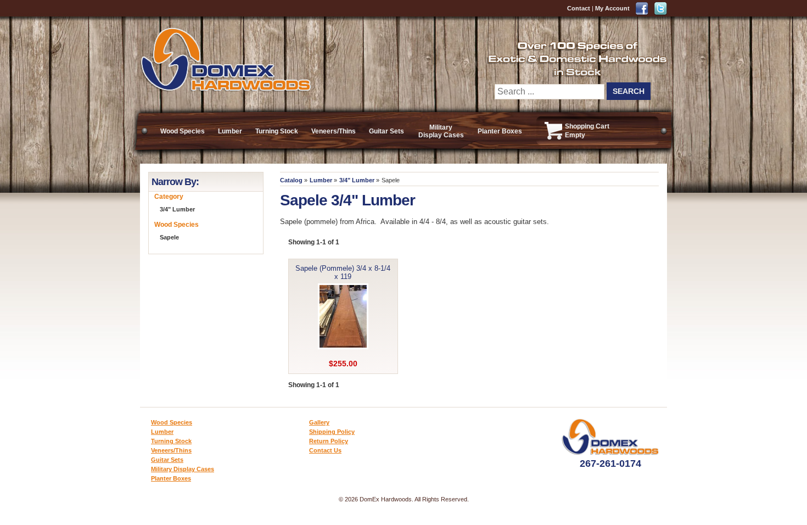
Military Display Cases (441, 131)
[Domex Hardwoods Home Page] (225, 89)
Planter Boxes (500, 131)
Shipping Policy (332, 431)
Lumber (230, 131)
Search (629, 91)
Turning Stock (276, 131)
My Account (612, 8)
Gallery (319, 422)
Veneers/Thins (333, 131)
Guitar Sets (386, 131)
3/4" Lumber (356, 180)
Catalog (291, 180)
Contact (578, 8)
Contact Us (325, 450)
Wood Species (182, 131)
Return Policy (328, 441)
